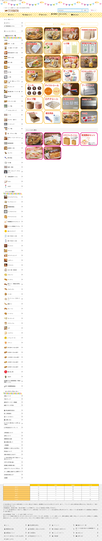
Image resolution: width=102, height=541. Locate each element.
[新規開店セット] (89, 139)
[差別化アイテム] (34, 153)
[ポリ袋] (52, 47)
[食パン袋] (71, 33)
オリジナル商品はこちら (61, 24)
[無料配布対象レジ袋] (89, 47)
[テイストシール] (52, 89)
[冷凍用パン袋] (89, 103)
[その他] (89, 117)
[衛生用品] (52, 117)
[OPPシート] (52, 103)
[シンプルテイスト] (52, 139)
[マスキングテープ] (89, 75)
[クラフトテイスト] (71, 139)
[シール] (34, 89)
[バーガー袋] (34, 61)
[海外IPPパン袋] (71, 117)
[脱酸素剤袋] (71, 61)
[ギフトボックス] (34, 117)
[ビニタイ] (71, 89)
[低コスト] (52, 153)
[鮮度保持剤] (71, 103)
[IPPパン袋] (34, 33)
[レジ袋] (71, 47)
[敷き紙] (34, 75)
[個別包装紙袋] (34, 47)
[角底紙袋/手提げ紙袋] (89, 33)
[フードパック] (89, 89)
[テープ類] (71, 75)
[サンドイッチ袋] (52, 61)
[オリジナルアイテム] (34, 139)
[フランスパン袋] (52, 75)
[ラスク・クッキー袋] (89, 61)
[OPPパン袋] (52, 33)
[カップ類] (34, 103)
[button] (91, 14)
